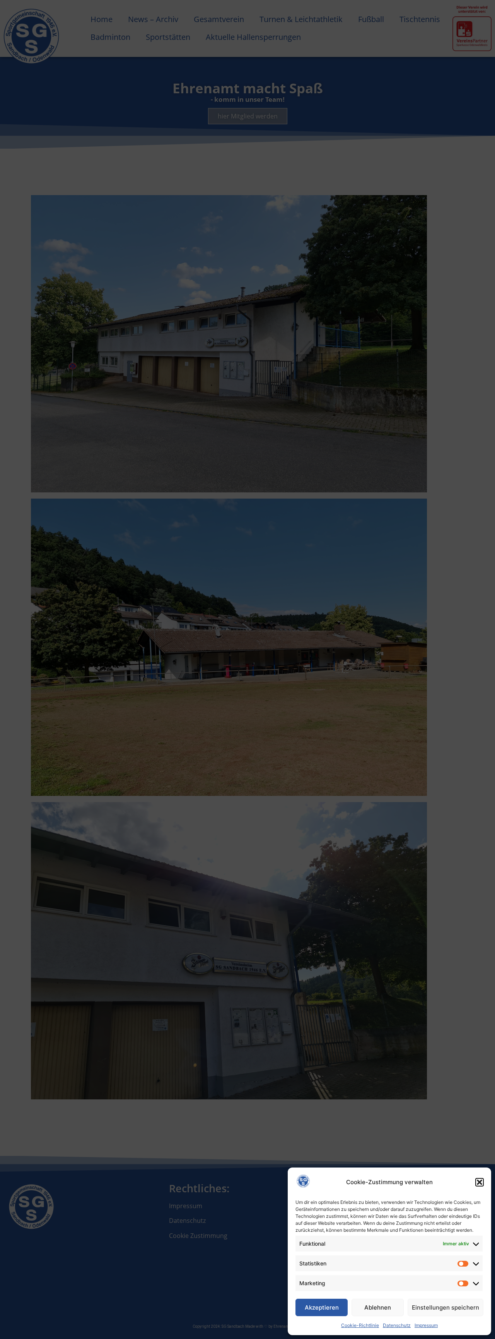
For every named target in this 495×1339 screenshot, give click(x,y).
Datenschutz (397, 1325)
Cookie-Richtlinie (360, 1325)
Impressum (426, 1325)
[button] (479, 1182)
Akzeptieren (322, 1307)
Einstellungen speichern (445, 1307)
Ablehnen (377, 1307)
